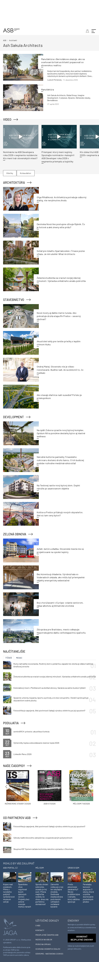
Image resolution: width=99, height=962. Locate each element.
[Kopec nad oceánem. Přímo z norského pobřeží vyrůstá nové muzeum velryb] (9, 877)
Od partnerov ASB (17, 818)
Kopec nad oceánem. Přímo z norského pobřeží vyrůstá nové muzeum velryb (9, 893)
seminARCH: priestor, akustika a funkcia (31, 731)
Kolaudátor (25, 173)
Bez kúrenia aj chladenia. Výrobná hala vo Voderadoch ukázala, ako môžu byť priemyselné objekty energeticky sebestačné (61, 577)
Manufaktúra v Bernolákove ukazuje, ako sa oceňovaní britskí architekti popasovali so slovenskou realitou (63, 62)
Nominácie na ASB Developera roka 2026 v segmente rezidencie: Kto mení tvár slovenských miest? (20, 155)
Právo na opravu (43, 944)
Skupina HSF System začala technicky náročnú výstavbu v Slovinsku (43, 849)
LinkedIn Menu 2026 (22, 754)
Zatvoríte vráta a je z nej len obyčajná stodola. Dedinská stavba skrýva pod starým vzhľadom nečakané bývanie (57, 895)
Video (7, 119)
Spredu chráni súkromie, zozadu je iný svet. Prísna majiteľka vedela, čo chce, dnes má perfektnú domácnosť (41, 894)
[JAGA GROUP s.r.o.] (10, 926)
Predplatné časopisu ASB (46, 935)
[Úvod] (11, 30)
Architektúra (14, 182)
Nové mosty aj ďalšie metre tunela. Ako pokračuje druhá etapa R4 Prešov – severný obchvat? (59, 316)
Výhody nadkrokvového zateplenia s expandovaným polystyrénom (42, 837)
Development (13, 417)
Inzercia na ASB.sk (43, 939)
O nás (37, 925)
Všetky (9, 173)
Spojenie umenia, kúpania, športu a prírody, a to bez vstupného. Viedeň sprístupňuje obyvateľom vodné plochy (51, 699)
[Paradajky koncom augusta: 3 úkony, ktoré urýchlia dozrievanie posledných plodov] (89, 877)
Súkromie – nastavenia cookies (49, 954)
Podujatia (11, 723)
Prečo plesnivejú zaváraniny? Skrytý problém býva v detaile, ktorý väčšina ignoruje (74, 893)
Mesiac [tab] (19, 658)
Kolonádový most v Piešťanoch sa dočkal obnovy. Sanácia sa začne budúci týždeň (49, 688)
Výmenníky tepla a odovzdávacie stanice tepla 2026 (36, 743)
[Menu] (94, 31)
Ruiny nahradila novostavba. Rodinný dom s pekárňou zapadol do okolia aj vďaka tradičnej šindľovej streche (53, 665)
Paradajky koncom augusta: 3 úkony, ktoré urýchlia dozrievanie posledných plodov (88, 893)
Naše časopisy (14, 766)
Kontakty (39, 930)
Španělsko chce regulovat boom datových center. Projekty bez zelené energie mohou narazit (24, 895)
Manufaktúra (47, 89)
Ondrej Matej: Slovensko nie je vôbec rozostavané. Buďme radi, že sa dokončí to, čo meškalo (60, 369)
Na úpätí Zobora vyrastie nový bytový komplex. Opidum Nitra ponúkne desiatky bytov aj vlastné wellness (61, 433)
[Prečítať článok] (23, 67)
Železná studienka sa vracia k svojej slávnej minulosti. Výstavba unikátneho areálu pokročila (54, 676)
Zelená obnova (14, 534)
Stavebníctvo (13, 300)
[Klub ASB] (87, 31)
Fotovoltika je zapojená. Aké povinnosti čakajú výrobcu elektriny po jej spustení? (49, 710)
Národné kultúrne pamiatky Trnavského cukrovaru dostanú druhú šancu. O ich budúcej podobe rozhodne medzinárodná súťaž (60, 460)
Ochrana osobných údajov (47, 949)
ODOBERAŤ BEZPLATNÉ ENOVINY (82, 938)
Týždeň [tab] (8, 658)
